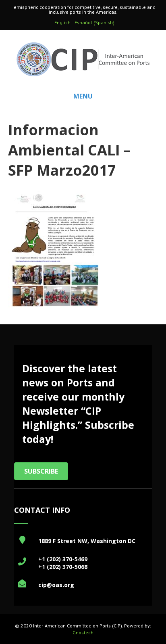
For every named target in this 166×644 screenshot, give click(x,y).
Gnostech (83, 632)
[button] (41, 471)
